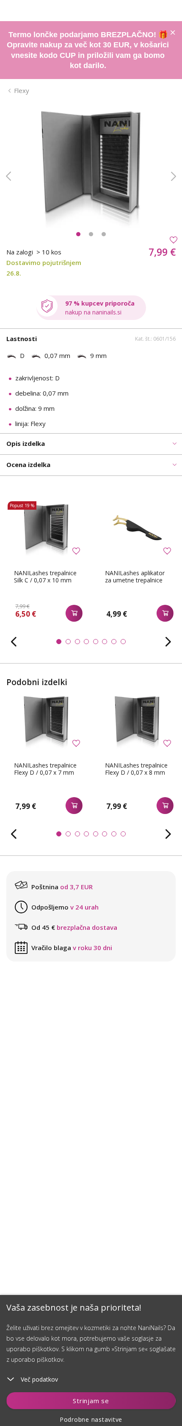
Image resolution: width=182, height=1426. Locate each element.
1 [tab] (78, 234)
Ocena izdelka (28, 464)
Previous (8, 176)
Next (173, 176)
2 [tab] (91, 234)
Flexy (21, 90)
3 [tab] (103, 234)
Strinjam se (91, 1400)
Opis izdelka (25, 443)
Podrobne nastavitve (91, 1419)
